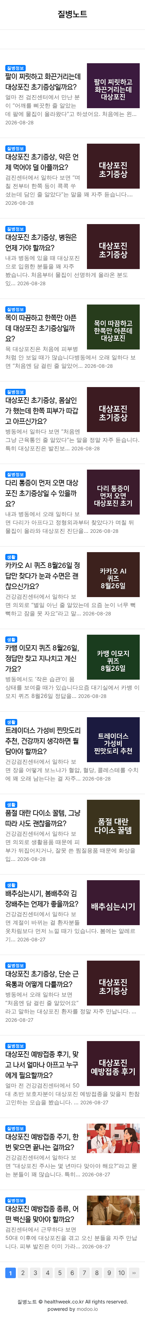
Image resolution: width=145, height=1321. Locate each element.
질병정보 (15, 68)
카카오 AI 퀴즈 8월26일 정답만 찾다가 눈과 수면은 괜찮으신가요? (42, 576)
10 (121, 1272)
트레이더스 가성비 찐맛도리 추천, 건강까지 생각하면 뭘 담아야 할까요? (43, 741)
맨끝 (134, 1273)
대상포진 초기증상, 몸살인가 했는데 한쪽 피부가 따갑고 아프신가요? (41, 411)
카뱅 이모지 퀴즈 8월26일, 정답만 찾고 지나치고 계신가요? (42, 658)
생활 (11, 557)
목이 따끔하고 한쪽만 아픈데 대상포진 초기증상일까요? (40, 328)
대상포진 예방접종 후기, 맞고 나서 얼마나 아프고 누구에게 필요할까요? (41, 1065)
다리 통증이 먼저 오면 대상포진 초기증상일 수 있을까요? (41, 493)
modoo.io (87, 1309)
